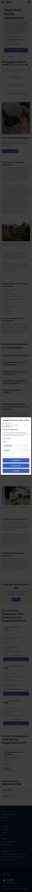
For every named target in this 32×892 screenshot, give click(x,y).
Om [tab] (25, 425)
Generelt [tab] (7, 425)
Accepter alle (16, 460)
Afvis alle (16, 471)
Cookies (5, 441)
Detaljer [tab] (16, 425)
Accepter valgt (16, 465)
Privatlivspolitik (7, 438)
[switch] (23, 446)
